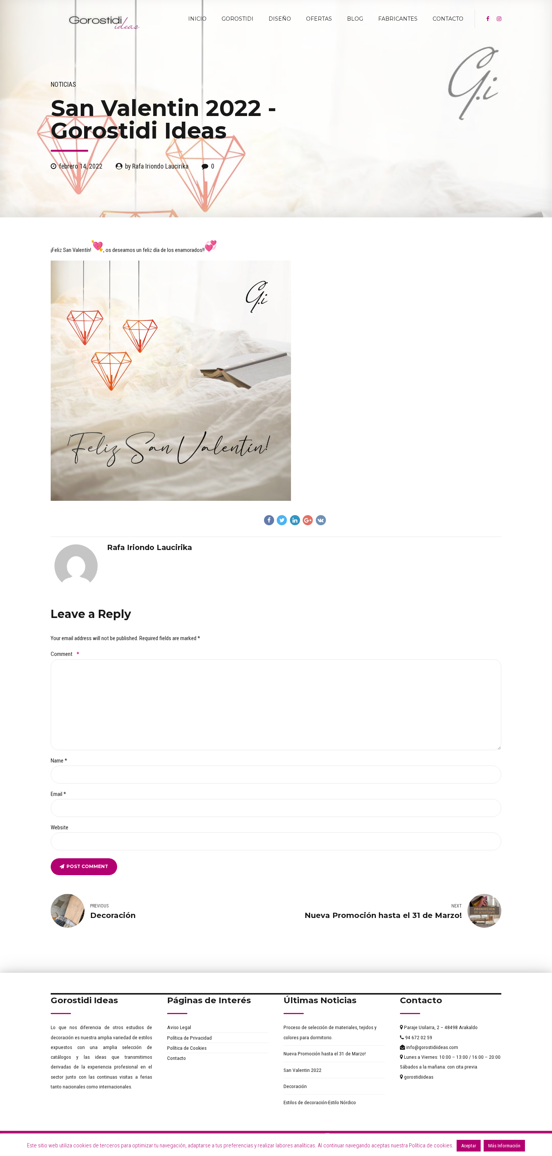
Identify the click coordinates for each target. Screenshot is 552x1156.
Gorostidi (237, 18)
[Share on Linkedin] (295, 520)
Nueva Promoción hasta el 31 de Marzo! (325, 1053)
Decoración (295, 1086)
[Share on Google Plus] (308, 520)
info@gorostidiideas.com (431, 1047)
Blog (355, 18)
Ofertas (319, 18)
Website (59, 827)
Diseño (279, 18)
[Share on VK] (321, 520)
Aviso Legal (179, 1027)
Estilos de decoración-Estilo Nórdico (320, 1102)
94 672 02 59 (418, 1037)
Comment (65, 654)
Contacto (448, 18)
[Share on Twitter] (282, 520)
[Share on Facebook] (269, 520)
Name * (59, 760)
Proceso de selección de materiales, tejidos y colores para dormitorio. (330, 1032)
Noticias (63, 84)
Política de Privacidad (189, 1038)
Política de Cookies (187, 1048)
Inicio (197, 18)
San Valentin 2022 (302, 1070)
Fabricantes (398, 18)
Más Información (504, 1145)
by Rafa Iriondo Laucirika (157, 166)
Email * (58, 794)
